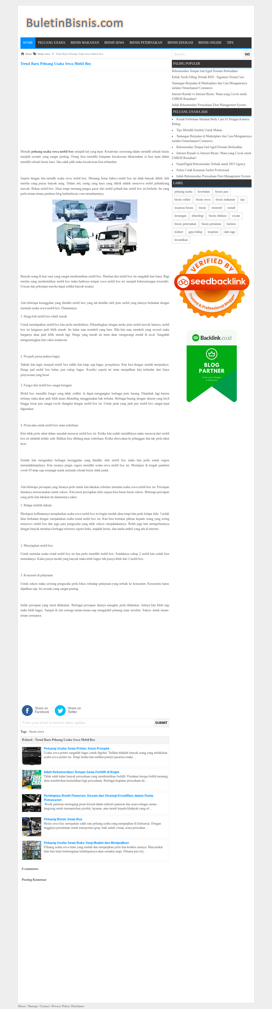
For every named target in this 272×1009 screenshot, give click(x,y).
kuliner (179, 232)
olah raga (229, 232)
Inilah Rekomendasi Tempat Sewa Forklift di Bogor (82, 772)
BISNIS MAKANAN (85, 43)
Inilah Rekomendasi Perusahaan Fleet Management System (209, 105)
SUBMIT (161, 723)
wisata (236, 216)
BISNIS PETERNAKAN (146, 43)
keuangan (180, 216)
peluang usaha (183, 191)
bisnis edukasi (218, 216)
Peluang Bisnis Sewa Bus (63, 819)
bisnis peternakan (185, 224)
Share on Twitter (74, 710)
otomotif (216, 208)
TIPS (230, 43)
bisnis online (182, 199)
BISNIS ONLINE (210, 43)
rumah (231, 208)
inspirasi (213, 232)
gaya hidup (195, 232)
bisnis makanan (225, 199)
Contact (44, 1006)
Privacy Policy (61, 1006)
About (22, 1006)
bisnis (202, 208)
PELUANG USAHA (51, 43)
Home (28, 43)
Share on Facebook (42, 710)
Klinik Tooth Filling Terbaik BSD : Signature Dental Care (208, 77)
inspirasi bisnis (184, 208)
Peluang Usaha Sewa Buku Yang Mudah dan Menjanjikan (86, 843)
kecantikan (181, 240)
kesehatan (204, 191)
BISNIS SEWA (114, 43)
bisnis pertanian (211, 224)
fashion (231, 224)
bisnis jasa (221, 191)
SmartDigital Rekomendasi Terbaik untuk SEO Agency (210, 164)
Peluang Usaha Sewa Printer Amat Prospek (76, 748)
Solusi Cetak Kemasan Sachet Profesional (202, 170)
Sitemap (33, 1006)
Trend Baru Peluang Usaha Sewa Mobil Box (65, 740)
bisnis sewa (36, 731)
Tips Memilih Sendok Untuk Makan (199, 130)
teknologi (197, 216)
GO (247, 54)
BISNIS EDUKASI (180, 43)
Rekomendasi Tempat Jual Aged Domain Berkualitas (205, 71)
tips (242, 199)
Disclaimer (77, 1006)
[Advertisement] (94, 109)
